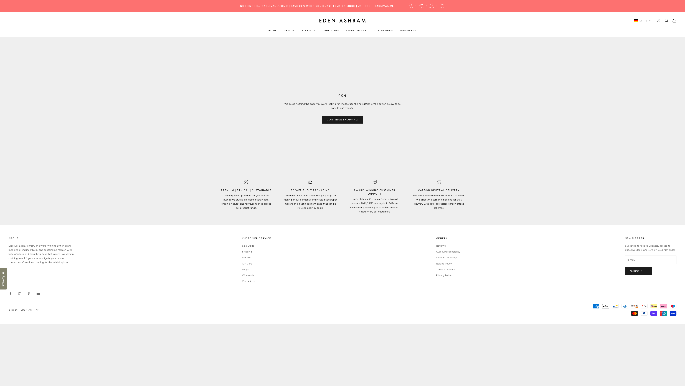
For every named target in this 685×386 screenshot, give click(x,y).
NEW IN (289, 30)
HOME (272, 30)
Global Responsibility (448, 251)
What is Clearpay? (446, 257)
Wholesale (248, 275)
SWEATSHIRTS (356, 30)
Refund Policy (444, 263)
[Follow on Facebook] (10, 294)
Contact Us (248, 281)
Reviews (441, 246)
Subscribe (638, 271)
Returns (246, 257)
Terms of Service (445, 269)
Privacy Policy (443, 275)
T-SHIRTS (308, 30)
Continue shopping (342, 119)
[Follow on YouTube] (38, 294)
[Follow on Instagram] (19, 294)
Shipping (247, 251)
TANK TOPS (330, 30)
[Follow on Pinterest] (29, 294)
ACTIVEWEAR (383, 30)
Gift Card (247, 263)
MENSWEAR (408, 30)
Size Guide (248, 246)
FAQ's (245, 269)
